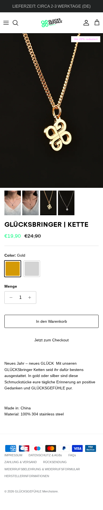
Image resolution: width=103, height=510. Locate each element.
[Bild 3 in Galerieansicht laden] (51, 110)
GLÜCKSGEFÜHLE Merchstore (36, 491)
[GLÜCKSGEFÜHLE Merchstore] (51, 22)
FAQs (72, 455)
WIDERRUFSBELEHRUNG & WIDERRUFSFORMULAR (42, 469)
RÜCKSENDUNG (55, 462)
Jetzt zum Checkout (51, 340)
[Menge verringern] (9, 297)
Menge (10, 286)
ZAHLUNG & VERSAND (20, 462)
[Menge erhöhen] (31, 297)
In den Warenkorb (51, 321)
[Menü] (6, 23)
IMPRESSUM (13, 455)
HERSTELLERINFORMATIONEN (26, 476)
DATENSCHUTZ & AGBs (45, 455)
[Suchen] (18, 23)
